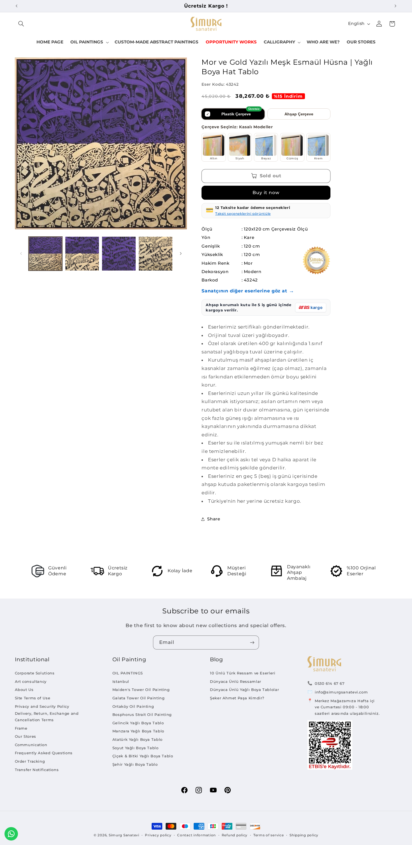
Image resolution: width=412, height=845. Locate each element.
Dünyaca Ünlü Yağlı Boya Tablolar (244, 689)
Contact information (196, 835)
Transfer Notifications (37, 769)
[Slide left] (21, 253)
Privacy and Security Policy (42, 706)
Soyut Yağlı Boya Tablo (135, 748)
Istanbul (120, 681)
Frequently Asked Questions (44, 753)
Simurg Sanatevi (124, 835)
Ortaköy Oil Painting (133, 706)
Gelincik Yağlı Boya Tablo (138, 723)
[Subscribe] (252, 642)
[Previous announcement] (16, 5)
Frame (21, 728)
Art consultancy (31, 681)
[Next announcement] (395, 5)
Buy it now (266, 192)
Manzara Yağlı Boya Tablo (138, 731)
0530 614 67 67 (330, 683)
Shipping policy (304, 835)
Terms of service (268, 835)
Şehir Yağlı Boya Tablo (135, 764)
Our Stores (25, 736)
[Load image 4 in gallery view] (156, 254)
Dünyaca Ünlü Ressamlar (235, 681)
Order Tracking (30, 761)
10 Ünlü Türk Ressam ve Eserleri (243, 673)
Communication (31, 744)
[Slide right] (181, 253)
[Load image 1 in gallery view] (46, 254)
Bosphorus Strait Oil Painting (142, 714)
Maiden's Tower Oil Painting (141, 689)
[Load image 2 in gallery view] (82, 254)
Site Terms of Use (32, 698)
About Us (24, 689)
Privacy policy (158, 835)
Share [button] (213, 519)
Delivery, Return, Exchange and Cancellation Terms (47, 716)
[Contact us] (11, 834)
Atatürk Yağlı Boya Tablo (137, 739)
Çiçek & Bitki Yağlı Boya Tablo (142, 756)
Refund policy (235, 835)
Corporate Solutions (35, 673)
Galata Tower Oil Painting (138, 698)
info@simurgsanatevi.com (341, 692)
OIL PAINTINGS (127, 673)
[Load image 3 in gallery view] (119, 254)
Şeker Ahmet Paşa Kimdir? (237, 698)
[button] (21, 23)
